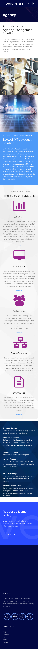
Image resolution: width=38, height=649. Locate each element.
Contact (5, 642)
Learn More (19, 246)
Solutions (6, 635)
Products (5, 632)
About (5, 640)
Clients (5, 637)
